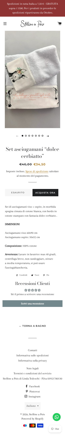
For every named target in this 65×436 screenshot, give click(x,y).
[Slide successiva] (48, 136)
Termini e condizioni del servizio (32, 373)
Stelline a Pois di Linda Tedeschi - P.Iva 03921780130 (32, 378)
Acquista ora (45, 192)
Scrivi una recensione (32, 303)
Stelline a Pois (37, 414)
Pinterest (34, 391)
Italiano (31, 405)
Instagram (34, 396)
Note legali (32, 368)
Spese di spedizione (37, 171)
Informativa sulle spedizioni (32, 355)
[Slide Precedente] (17, 136)
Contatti (32, 350)
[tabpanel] (32, 79)
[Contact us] (57, 417)
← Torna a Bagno (32, 325)
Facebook (34, 386)
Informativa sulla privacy (32, 360)
